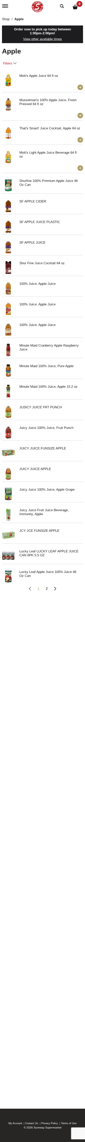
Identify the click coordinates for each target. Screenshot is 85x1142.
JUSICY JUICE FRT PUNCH (40, 407)
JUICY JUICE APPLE (35, 469)
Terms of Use (68, 1123)
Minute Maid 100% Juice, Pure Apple (46, 366)
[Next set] (55, 589)
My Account (15, 1123)
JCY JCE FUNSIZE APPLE (39, 531)
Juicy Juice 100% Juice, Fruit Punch (46, 428)
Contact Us (31, 1123)
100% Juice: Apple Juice (37, 284)
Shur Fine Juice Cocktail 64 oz (42, 263)
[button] (80, 87)
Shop (5, 19)
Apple (19, 19)
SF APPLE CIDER (32, 201)
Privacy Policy (49, 1123)
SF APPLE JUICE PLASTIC (39, 222)
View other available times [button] (42, 39)
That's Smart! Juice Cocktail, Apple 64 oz (49, 128)
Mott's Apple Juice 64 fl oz (38, 76)
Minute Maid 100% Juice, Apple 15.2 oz (48, 387)
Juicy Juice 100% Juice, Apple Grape (47, 489)
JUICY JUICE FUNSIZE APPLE (42, 448)
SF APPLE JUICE (32, 242)
